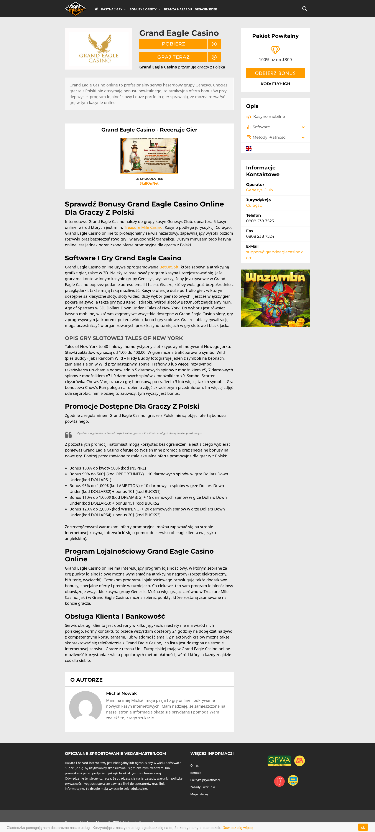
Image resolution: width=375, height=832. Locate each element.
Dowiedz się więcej (237, 827)
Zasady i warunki (202, 787)
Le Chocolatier (149, 179)
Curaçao (254, 205)
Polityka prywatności (205, 780)
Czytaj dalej (149, 159)
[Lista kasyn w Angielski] (249, 147)
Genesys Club (259, 190)
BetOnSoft (169, 267)
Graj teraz (173, 57)
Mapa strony (199, 794)
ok (363, 827)
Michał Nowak (121, 693)
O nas (194, 765)
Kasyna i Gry (111, 9)
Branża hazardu (178, 9)
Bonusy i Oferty (143, 9)
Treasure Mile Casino (143, 227)
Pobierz (173, 44)
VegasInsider (206, 9)
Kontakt (195, 773)
